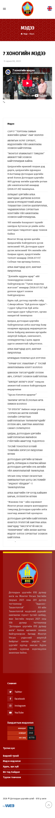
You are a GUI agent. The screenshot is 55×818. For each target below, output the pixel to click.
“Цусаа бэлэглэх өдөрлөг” (22, 394)
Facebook (20, 698)
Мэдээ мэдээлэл (12, 761)
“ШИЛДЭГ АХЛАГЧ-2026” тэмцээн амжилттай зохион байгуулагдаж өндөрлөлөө (26, 385)
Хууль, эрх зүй (11, 766)
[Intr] (27, 8)
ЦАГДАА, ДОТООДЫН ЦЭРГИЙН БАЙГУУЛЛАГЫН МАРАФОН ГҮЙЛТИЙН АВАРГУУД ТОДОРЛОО (26, 437)
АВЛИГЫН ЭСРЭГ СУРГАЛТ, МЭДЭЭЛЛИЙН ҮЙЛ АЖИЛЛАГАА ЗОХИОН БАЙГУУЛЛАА (24, 144)
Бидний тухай (11, 755)
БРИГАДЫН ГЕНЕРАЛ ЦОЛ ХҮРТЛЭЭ (26, 358)
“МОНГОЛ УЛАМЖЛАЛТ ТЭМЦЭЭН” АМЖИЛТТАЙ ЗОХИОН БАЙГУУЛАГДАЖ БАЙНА (26, 157)
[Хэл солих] (49, 8)
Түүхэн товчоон (12, 777)
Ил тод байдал (11, 772)
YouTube (19, 712)
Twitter (18, 691)
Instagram (20, 705)
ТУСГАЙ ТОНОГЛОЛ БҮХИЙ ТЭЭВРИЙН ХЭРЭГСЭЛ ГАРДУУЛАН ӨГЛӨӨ (25, 450)
